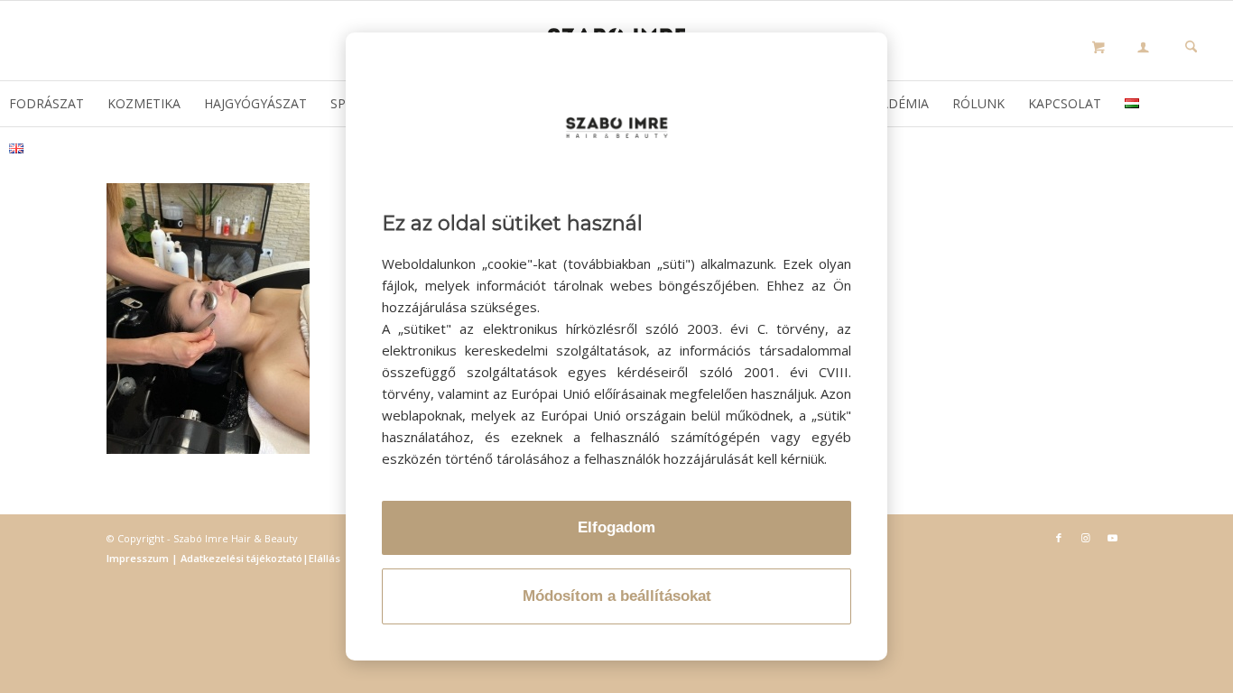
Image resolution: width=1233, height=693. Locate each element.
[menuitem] (1143, 49)
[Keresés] (1191, 48)
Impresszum (139, 558)
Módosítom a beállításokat (617, 596)
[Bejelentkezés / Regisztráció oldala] (1143, 49)
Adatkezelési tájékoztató (240, 558)
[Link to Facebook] (1058, 537)
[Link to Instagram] (1085, 537)
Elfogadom (616, 527)
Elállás (324, 558)
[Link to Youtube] (1112, 537)
